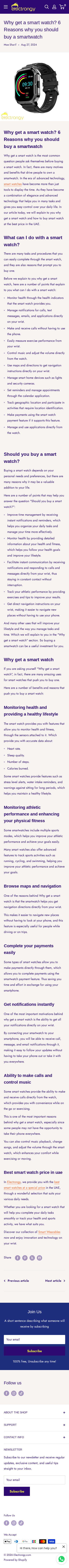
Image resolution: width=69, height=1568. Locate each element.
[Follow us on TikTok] (21, 1393)
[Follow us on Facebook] (6, 1393)
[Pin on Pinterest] (25, 1257)
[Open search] (47, 7)
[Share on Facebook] (17, 1257)
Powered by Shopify (15, 1560)
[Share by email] (39, 1257)
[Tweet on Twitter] (32, 1257)
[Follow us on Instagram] (13, 1393)
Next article (53, 1281)
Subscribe (34, 1351)
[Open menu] (6, 6)
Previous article (18, 1281)
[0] (62, 7)
